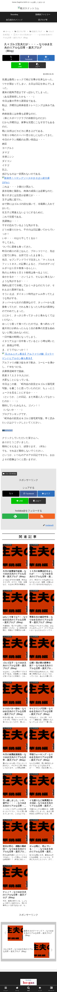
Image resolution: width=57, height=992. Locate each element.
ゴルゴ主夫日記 (10, 474)
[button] (37, 65)
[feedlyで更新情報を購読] (15, 516)
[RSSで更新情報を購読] (42, 516)
